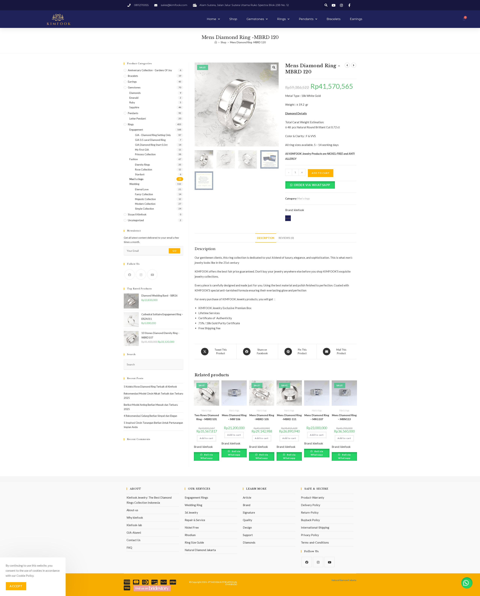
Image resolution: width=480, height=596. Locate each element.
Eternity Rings (142, 164)
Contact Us (133, 540)
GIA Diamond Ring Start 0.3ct (151, 144)
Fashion (133, 159)
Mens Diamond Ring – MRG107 (316, 417)
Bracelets (333, 19)
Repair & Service (195, 520)
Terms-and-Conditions (315, 542)
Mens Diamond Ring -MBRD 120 (248, 42)
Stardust (139, 174)
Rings (281, 19)
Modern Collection (145, 203)
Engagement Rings (196, 497)
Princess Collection (145, 154)
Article (247, 497)
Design (247, 527)
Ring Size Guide (194, 542)
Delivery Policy (310, 505)
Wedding (134, 183)
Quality (247, 520)
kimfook (299, 210)
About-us (132, 510)
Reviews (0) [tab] (286, 237)
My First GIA (142, 149)
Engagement (136, 129)
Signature (249, 512)
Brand (246, 505)
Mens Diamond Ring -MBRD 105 (261, 417)
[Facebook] (129, 274)
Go (174, 250)
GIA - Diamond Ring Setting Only (153, 135)
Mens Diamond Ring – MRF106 (234, 417)
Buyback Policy (310, 520)
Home (211, 19)
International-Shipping (315, 527)
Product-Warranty (312, 497)
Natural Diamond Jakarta (200, 550)
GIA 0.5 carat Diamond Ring (150, 139)
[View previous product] (347, 65)
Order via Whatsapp (312, 185)
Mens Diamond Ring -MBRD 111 (289, 417)
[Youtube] (152, 274)
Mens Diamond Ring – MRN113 (344, 417)
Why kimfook (135, 517)
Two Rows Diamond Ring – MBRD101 (206, 417)
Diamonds (135, 92)
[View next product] (353, 65)
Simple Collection (144, 208)
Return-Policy (310, 512)
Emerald (133, 97)
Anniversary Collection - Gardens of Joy (150, 70)
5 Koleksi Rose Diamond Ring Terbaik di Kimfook (150, 386)
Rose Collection (143, 169)
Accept (16, 586)
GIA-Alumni (134, 532)
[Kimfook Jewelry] (152, 588)
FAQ (129, 547)
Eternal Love (141, 189)
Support (248, 535)
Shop (233, 19)
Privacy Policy (310, 535)
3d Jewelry (191, 512)
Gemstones (255, 19)
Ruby (132, 102)
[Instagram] (141, 274)
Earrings (356, 19)
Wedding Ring (193, 505)
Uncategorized (136, 220)
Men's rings (303, 198)
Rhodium (190, 535)
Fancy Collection (144, 194)
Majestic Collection (145, 199)
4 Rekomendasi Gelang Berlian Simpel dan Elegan (150, 415)
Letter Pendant (137, 118)
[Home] (215, 42)
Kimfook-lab (134, 525)
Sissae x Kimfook (137, 214)
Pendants (306, 19)
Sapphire (134, 107)
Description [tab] (265, 237)
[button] (326, 5)
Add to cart (321, 173)
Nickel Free (192, 527)
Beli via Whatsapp (206, 456)
